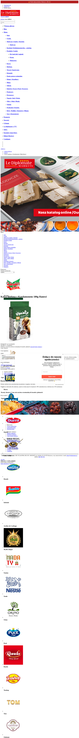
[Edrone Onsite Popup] (39, 369)
